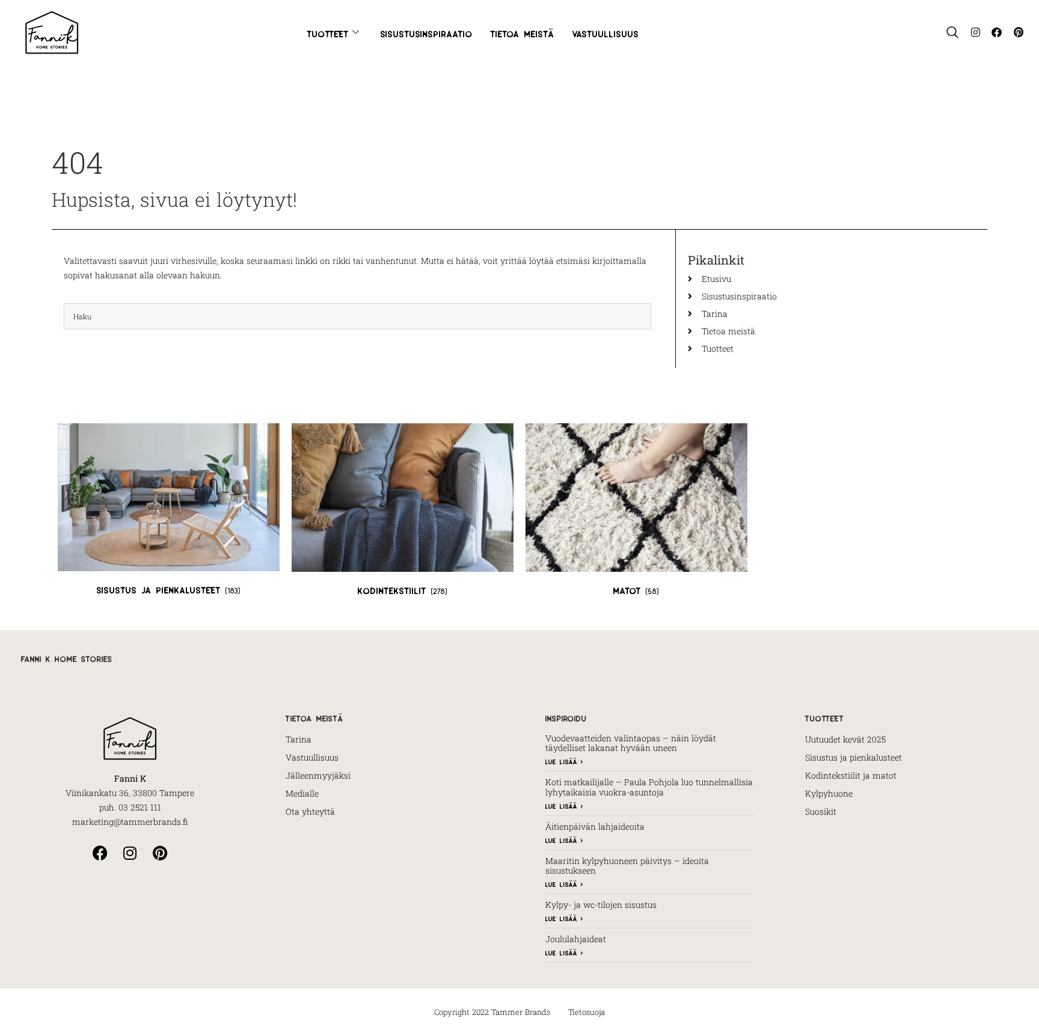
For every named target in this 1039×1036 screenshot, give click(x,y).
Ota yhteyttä (310, 811)
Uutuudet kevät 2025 (845, 739)
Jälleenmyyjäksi (318, 775)
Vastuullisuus (605, 32)
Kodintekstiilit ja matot (850, 775)
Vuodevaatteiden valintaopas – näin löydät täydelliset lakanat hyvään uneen (630, 743)
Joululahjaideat (575, 939)
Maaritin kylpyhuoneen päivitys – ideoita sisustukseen (627, 866)
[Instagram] (975, 32)
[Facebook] (996, 32)
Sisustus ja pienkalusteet (853, 757)
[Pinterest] (1018, 32)
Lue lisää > (564, 761)
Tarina (298, 739)
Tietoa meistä (522, 32)
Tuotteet (328, 32)
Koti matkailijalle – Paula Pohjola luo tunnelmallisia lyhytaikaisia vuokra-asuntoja (649, 787)
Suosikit (820, 811)
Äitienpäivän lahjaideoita (595, 826)
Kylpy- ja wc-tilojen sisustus (601, 904)
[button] (952, 32)
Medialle (302, 793)
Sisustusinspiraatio (427, 32)
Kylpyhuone (829, 793)
